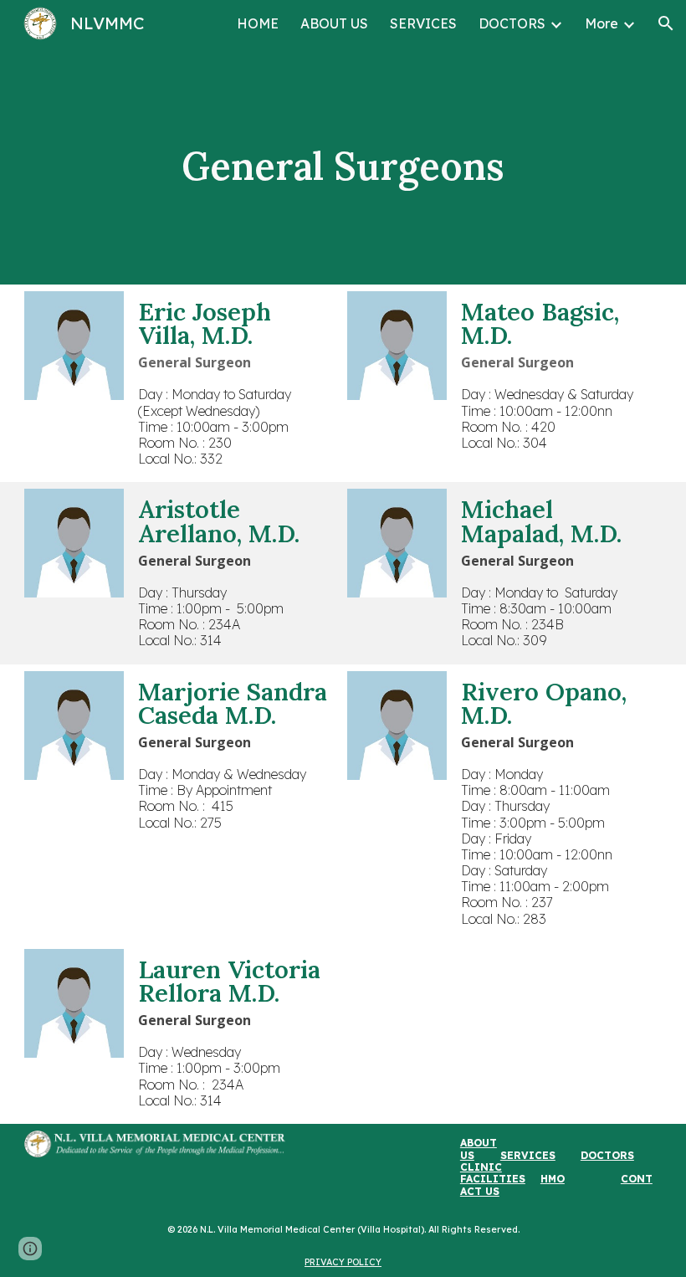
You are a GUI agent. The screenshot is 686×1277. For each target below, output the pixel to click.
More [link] (601, 23)
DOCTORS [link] (512, 23)
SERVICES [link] (423, 23)
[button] (666, 23)
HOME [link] (258, 23)
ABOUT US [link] (334, 23)
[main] (342, 165)
